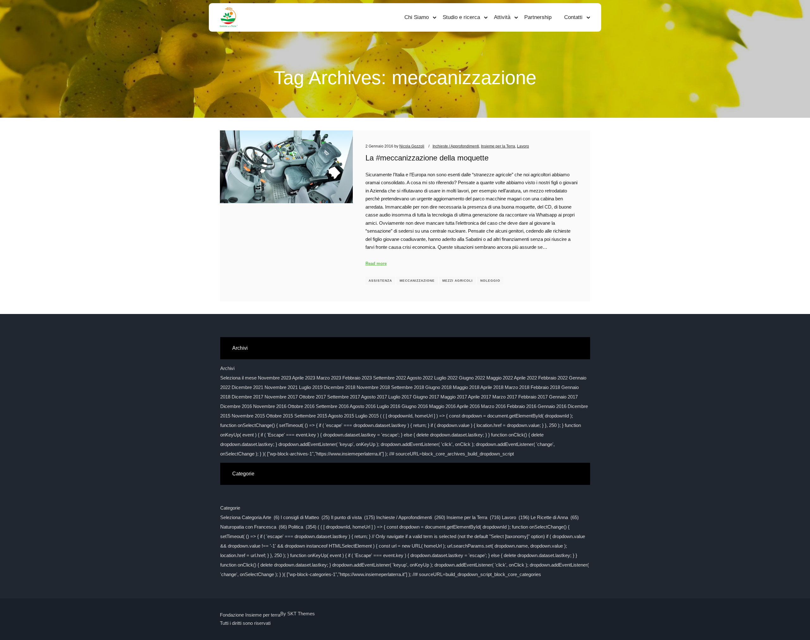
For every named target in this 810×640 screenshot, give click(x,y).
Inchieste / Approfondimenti (456, 146)
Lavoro (523, 146)
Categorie (230, 508)
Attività (502, 17)
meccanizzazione (417, 280)
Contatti (573, 17)
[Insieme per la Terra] (229, 17)
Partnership (537, 17)
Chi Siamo (416, 17)
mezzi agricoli (457, 280)
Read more (376, 263)
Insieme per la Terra (498, 146)
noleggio (490, 280)
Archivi (227, 368)
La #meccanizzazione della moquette (427, 158)
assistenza (380, 280)
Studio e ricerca (461, 17)
